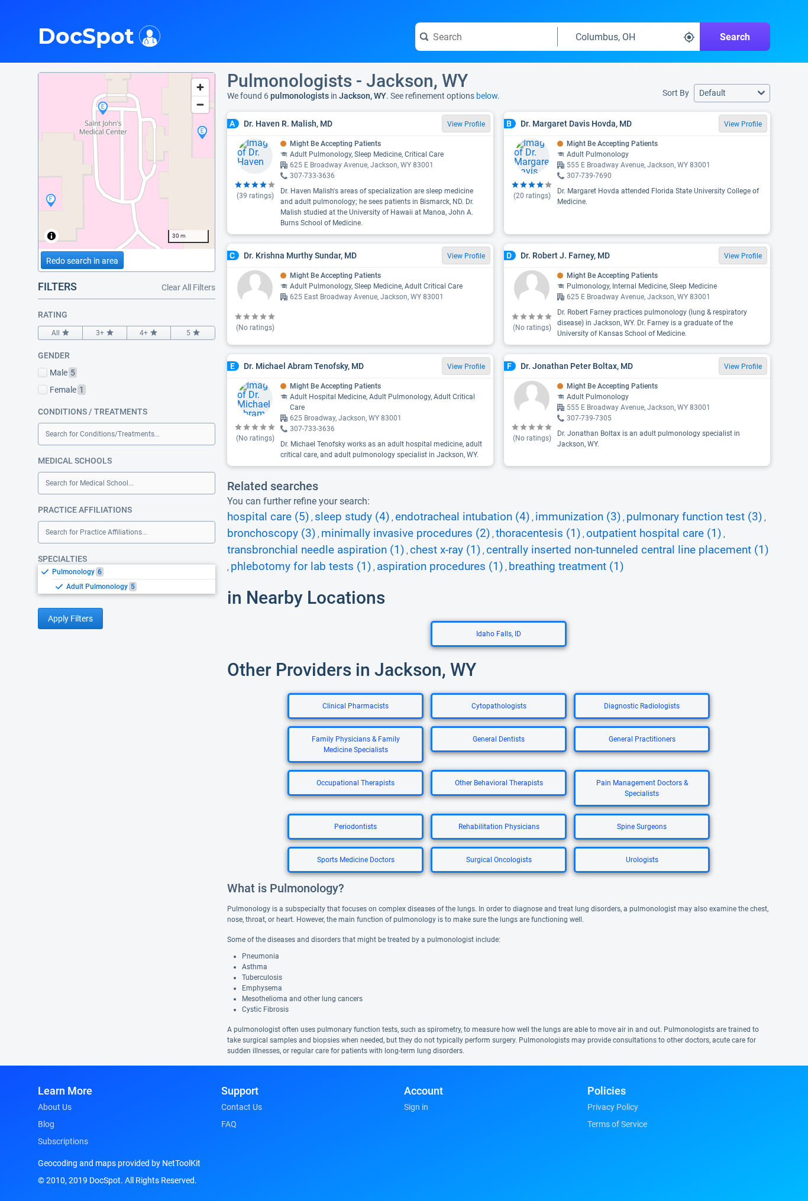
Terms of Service (617, 1124)
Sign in (416, 1107)
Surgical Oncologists (499, 860)
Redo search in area (82, 261)
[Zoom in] (200, 87)
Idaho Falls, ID (498, 634)
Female (67, 389)
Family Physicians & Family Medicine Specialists (356, 744)
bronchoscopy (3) (271, 533)
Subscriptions (63, 1141)
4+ (144, 333)
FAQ (229, 1124)
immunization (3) (578, 516)
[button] (732, 93)
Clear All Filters (188, 287)
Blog (46, 1124)
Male (62, 372)
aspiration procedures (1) (440, 566)
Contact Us (241, 1107)
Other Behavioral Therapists (499, 783)
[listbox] (126, 579)
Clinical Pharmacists (355, 706)
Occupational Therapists (355, 783)
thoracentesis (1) (538, 533)
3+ (100, 333)
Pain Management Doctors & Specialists (642, 788)
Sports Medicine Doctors (356, 860)
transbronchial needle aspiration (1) (316, 549)
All (55, 333)
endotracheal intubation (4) (462, 516)
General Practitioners (642, 739)
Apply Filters (70, 618)
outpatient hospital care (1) (654, 533)
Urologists (642, 860)
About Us (55, 1107)
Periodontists (355, 827)
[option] (133, 572)
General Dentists (499, 739)
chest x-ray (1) (445, 549)
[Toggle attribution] (51, 236)
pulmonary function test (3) (694, 516)
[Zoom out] (200, 104)
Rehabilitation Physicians (498, 827)
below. (488, 96)
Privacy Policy (612, 1107)
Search (735, 37)
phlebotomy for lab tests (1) (301, 566)
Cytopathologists (498, 706)
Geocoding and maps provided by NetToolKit (119, 1163)
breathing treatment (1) (566, 566)
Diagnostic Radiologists (642, 706)
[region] (126, 161)
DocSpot (86, 35)
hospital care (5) (268, 516)
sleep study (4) (352, 516)
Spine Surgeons (642, 827)
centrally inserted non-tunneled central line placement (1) (627, 549)
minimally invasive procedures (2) (405, 533)
